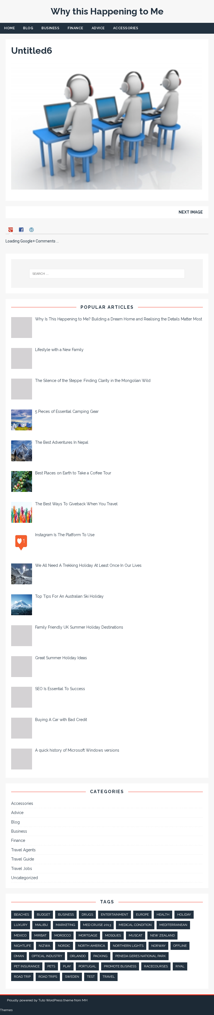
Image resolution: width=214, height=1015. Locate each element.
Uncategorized (24, 878)
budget (43, 914)
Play (67, 966)
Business (50, 28)
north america (91, 946)
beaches (21, 914)
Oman (19, 956)
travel (109, 977)
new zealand (162, 935)
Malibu (41, 925)
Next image (191, 212)
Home (9, 28)
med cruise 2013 (97, 925)
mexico (20, 935)
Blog (28, 28)
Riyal (180, 966)
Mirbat (40, 935)
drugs (87, 914)
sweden (72, 977)
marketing (65, 925)
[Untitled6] (107, 186)
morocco (62, 935)
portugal (87, 966)
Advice (98, 28)
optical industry (47, 956)
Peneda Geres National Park (140, 956)
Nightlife (22, 946)
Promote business (120, 966)
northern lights (128, 946)
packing (100, 956)
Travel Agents (23, 850)
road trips (47, 977)
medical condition (135, 925)
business (66, 914)
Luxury (20, 925)
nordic (64, 946)
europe (142, 914)
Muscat (135, 935)
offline (180, 946)
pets (51, 966)
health (163, 914)
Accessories (125, 28)
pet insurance (27, 966)
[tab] (11, 229)
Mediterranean (173, 925)
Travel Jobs (21, 868)
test (91, 977)
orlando (78, 956)
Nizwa (44, 946)
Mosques (113, 935)
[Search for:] (107, 273)
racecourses (156, 966)
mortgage (88, 935)
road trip (22, 977)
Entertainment (114, 914)
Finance (75, 28)
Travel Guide (22, 859)
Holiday (184, 914)
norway (158, 946)
